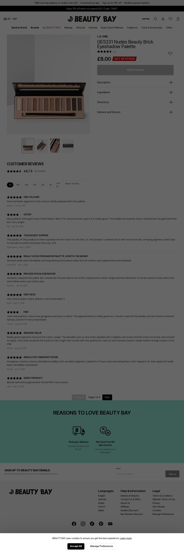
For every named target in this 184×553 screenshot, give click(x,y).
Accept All (76, 546)
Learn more (126, 538)
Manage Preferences (101, 546)
